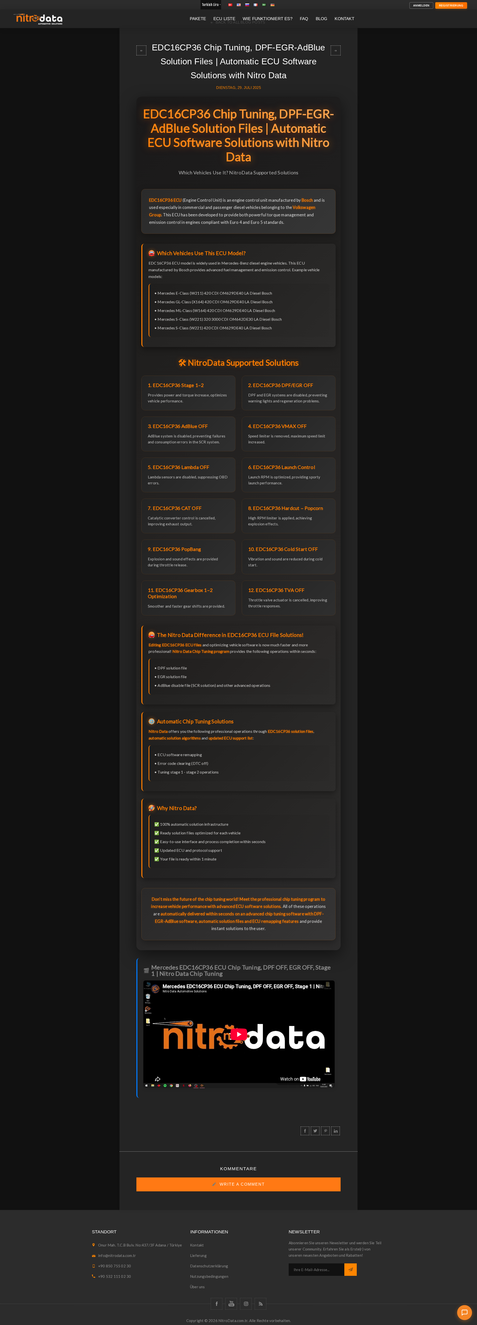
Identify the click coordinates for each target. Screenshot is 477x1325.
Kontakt (197, 1245)
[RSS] (260, 1304)
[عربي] (264, 5)
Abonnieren (350, 1269)
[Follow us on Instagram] (246, 1304)
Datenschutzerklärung (209, 1266)
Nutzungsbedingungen (209, 1276)
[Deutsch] (273, 5)
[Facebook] (216, 1304)
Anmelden (421, 5)
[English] (239, 5)
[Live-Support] (464, 1312)
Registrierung (451, 5)
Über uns (197, 1287)
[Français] (256, 5)
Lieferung (198, 1255)
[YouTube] (231, 1304)
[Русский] (247, 5)
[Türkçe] (230, 5)
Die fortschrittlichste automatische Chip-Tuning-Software (141, 50)
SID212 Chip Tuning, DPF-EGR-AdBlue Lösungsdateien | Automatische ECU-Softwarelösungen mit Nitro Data (336, 50)
